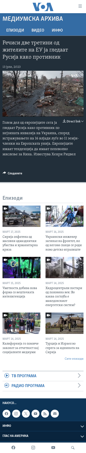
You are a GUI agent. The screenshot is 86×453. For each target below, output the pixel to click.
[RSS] (45, 414)
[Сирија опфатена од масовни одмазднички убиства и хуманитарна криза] (21, 216)
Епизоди (15, 30)
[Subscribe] (55, 414)
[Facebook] (13, 448)
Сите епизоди (74, 358)
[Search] (73, 448)
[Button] (12, 174)
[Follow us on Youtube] (35, 414)
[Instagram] (33, 448)
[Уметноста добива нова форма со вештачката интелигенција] (21, 267)
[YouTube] (53, 448)
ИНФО (57, 30)
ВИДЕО (38, 30)
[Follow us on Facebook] (6, 414)
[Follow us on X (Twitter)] (26, 414)
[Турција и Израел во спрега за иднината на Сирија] (64, 323)
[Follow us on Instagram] (16, 414)
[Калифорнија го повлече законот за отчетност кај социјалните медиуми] (21, 323)
